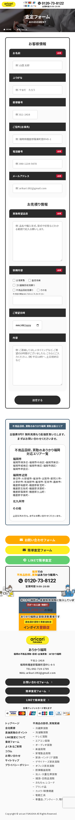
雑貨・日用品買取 (45, 778)
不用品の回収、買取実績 (46, 723)
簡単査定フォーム (40, 550)
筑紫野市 (29, 482)
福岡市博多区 (20, 462)
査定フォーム (22, 29)
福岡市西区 (49, 465)
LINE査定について (15, 737)
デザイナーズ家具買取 (47, 761)
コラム (8, 751)
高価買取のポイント (16, 732)
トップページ (12, 723)
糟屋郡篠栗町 (20, 491)
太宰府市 (18, 482)
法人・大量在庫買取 (46, 774)
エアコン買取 (42, 740)
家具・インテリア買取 (46, 757)
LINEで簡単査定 (40, 560)
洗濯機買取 (41, 732)
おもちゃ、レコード (45, 782)
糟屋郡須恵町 (37, 488)
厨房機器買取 (43, 770)
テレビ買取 (41, 736)
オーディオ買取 (43, 745)
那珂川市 (56, 478)
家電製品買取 (43, 753)
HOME (9, 29)
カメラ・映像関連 (44, 791)
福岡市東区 (52, 462)
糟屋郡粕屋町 (20, 485)
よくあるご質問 (13, 746)
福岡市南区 (35, 465)
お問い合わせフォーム (40, 540)
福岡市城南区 (20, 465)
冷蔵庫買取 (41, 728)
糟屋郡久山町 (37, 491)
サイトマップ (12, 760)
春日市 (17, 478)
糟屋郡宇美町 (20, 495)
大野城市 (27, 478)
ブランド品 (41, 786)
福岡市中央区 (37, 462)
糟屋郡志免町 (20, 488)
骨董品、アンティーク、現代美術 (52, 799)
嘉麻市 (57, 482)
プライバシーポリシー (17, 765)
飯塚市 (39, 482)
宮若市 (48, 482)
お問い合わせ (12, 755)
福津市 (37, 478)
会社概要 (10, 728)
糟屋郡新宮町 (37, 485)
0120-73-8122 (53, 3)
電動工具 (40, 795)
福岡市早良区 (20, 469)
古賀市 (46, 478)
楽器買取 (40, 749)
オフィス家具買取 (44, 766)
